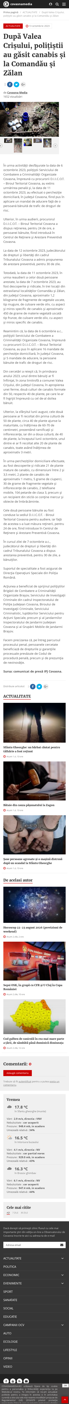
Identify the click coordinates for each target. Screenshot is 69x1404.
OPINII (7, 1358)
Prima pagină (10, 12)
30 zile (24, 1212)
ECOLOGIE (10, 1342)
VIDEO (7, 1367)
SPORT (8, 1292)
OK (65, 1385)
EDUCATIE (10, 1317)
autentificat (25, 1081)
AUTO (7, 1333)
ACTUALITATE (13, 25)
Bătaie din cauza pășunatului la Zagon (28, 805)
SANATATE (10, 1300)
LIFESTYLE (10, 1350)
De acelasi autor (18, 880)
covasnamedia (21, 4)
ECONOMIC (11, 1275)
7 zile (15, 1212)
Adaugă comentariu (18, 1073)
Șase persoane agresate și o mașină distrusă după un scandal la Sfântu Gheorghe (32, 861)
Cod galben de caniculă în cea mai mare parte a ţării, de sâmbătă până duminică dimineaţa (33, 1040)
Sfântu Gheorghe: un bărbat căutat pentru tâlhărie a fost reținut (31, 749)
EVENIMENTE (12, 1283)
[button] (55, 146)
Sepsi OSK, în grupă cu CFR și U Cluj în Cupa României (32, 987)
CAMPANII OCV (13, 1325)
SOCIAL (8, 1308)
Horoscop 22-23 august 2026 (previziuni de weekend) (32, 929)
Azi (8, 1212)
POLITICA (9, 1267)
